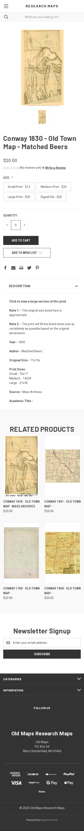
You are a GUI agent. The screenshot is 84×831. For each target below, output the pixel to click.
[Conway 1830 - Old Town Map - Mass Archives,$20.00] (21, 466)
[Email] (13, 268)
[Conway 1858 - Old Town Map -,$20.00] (62, 553)
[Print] (21, 268)
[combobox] (42, 17)
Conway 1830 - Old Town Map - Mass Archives (21, 504)
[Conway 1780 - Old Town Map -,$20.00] (21, 553)
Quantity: (10, 215)
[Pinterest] (37, 268)
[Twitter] (29, 268)
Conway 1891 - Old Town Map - (62, 504)
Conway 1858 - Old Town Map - (62, 590)
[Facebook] (5, 268)
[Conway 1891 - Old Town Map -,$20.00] (62, 466)
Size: (6, 177)
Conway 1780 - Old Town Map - (21, 590)
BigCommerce (49, 820)
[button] (54, 168)
